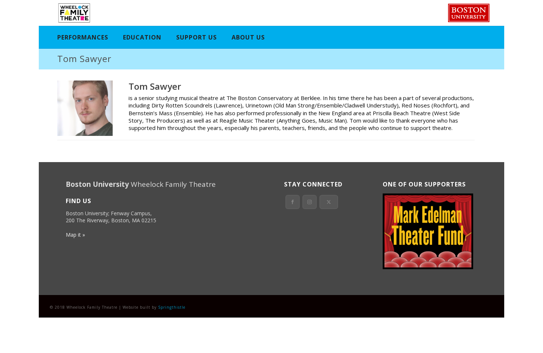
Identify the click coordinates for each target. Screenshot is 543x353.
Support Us (196, 37)
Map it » (75, 234)
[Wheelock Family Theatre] (73, 13)
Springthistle (171, 307)
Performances (82, 37)
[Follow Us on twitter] (329, 202)
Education (142, 37)
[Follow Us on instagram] (310, 202)
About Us (248, 37)
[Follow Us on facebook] (293, 202)
